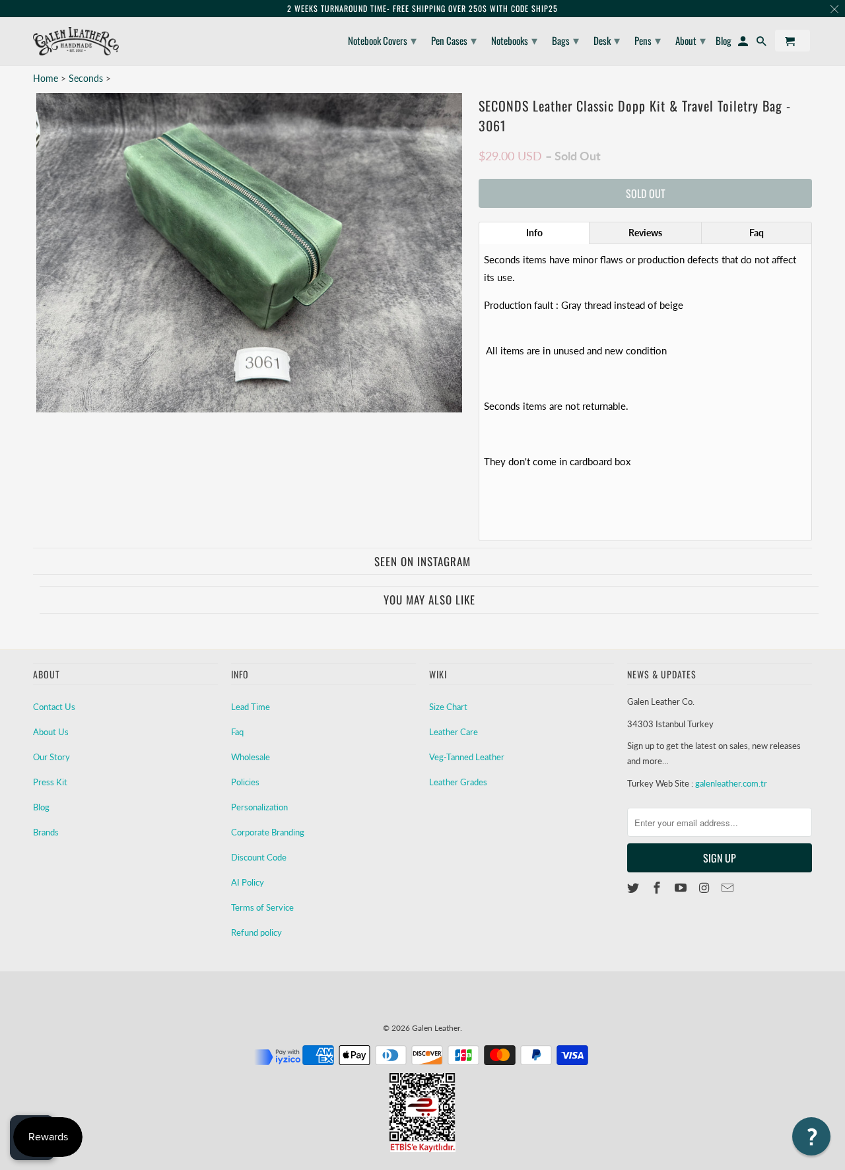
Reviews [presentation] (645, 232)
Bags (565, 39)
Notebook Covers (382, 39)
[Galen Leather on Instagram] (705, 887)
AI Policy (247, 882)
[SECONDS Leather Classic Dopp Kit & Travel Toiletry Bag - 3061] (249, 252)
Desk (606, 39)
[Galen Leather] (76, 41)
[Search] (762, 43)
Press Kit (50, 782)
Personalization (259, 807)
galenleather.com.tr (731, 783)
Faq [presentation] (756, 232)
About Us (51, 732)
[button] (811, 1136)
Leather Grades (458, 782)
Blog (41, 807)
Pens (647, 39)
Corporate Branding (267, 832)
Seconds (87, 78)
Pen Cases (454, 39)
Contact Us (54, 706)
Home (45, 78)
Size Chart (448, 706)
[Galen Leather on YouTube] (682, 887)
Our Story (51, 757)
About (690, 39)
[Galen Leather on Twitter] (634, 887)
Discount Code (259, 857)
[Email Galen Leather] (729, 887)
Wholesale (250, 757)
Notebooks (514, 39)
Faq (237, 732)
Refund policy (256, 932)
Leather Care (453, 732)
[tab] (534, 233)
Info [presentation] (534, 232)
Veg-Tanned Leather (466, 757)
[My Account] (744, 43)
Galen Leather (436, 1028)
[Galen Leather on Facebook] (658, 887)
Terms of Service (262, 907)
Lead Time (250, 706)
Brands (46, 832)
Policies (245, 782)
